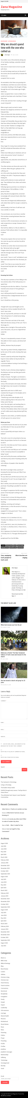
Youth (2, 1068)
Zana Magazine (11, 7)
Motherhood (4, 1021)
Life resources (12, 41)
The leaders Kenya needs (8, 787)
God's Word (20, 545)
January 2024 (4, 929)
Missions (3, 1019)
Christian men (5, 980)
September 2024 (5, 907)
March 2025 (4, 890)
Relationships (4, 1054)
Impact (3, 1005)
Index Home (5, 809)
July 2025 (3, 879)
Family (2, 999)
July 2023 (3, 946)
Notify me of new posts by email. (10, 757)
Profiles (3, 1046)
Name (2, 722)
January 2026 (4, 863)
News (2, 1030)
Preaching (3, 1041)
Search (3, 767)
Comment (4, 700)
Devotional (4, 991)
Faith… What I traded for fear (14, 825)
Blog (2, 966)
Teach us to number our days (19, 809)
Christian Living (5, 977)
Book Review (4, 969)
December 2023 (5, 932)
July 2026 (3, 846)
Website (3, 736)
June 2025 (3, 882)
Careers (3, 971)
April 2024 (3, 921)
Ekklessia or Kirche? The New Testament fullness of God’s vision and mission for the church (13, 655)
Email (3, 729)
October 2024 (4, 904)
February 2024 (5, 926)
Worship (3, 1066)
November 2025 (5, 868)
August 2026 (4, 843)
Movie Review (5, 1024)
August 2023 (4, 943)
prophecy (3, 1049)
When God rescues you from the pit (11, 625)
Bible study (4, 960)
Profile (3, 1043)
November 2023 (5, 934)
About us (3, 958)
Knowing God (13, 547)
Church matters (5, 985)
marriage (3, 1013)
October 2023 (4, 937)
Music (2, 1027)
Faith (15, 545)
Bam (10, 1095)
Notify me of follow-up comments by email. (13, 751)
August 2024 (4, 910)
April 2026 (3, 854)
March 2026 (4, 857)
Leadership (4, 1007)
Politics (3, 1035)
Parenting (3, 1032)
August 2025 (4, 876)
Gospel (3, 1002)
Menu (4, 15)
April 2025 (3, 887)
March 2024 (4, 923)
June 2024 (3, 915)
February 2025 (5, 893)
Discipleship (4, 41)
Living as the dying (6, 785)
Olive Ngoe (7, 54)
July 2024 (3, 912)
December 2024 (5, 899)
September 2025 (5, 874)
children (3, 974)
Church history (5, 983)
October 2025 (4, 871)
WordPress (3, 1095)
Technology (4, 1060)
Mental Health (5, 1016)
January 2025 (4, 896)
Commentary (4, 988)
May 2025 (3, 885)
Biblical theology (5, 963)
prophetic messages (6, 1052)
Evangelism (4, 996)
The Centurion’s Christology (8, 782)
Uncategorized (5, 1063)
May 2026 (3, 851)
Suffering (3, 1057)
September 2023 (5, 940)
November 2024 (5, 901)
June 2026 (3, 849)
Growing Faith (4, 547)
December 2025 (5, 865)
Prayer (2, 1038)
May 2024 (3, 918)
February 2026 (5, 860)
